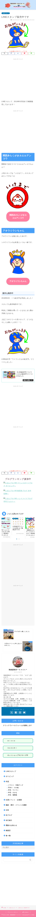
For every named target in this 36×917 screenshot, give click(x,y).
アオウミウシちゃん (18, 281)
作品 (7, 781)
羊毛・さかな (12, 792)
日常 (7, 810)
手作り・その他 (13, 787)
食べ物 (8, 835)
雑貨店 (8, 830)
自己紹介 (9, 820)
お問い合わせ (25, 912)
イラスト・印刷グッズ (15, 785)
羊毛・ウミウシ (13, 790)
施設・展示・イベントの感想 (16, 805)
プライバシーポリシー (13, 912)
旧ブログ (9, 815)
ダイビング (10, 776)
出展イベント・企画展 (14, 800)
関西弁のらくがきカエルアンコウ (18, 216)
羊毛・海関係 (12, 795)
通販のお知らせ (11, 825)
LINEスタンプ (5, 13)
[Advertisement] (18, 79)
